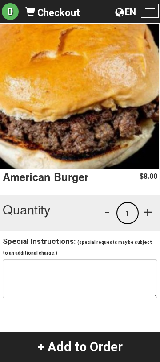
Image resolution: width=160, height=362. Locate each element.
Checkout (57, 12)
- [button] (107, 211)
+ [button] (148, 211)
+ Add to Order (80, 346)
